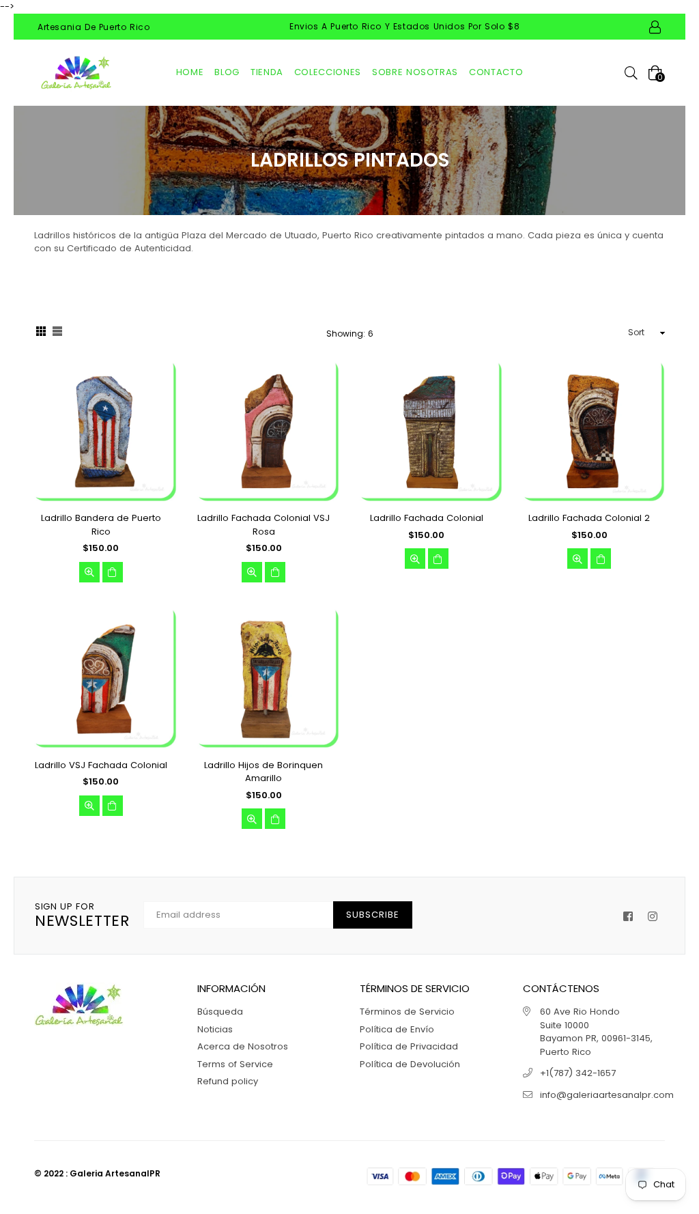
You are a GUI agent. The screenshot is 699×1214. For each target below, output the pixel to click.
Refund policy (227, 1081)
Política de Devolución (410, 1064)
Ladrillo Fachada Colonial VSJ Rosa (263, 524)
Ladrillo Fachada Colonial (426, 517)
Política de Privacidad (409, 1046)
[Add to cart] (112, 572)
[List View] (57, 333)
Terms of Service (235, 1064)
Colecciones (327, 72)
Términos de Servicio (407, 1011)
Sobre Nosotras (415, 72)
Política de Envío (397, 1029)
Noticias (215, 1029)
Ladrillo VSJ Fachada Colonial (101, 765)
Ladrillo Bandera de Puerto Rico (101, 524)
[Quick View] (89, 572)
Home (190, 72)
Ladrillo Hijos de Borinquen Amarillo (263, 772)
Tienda (267, 72)
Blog (227, 72)
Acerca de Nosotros (242, 1046)
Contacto (496, 72)
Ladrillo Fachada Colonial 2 (589, 517)
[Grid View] (41, 333)
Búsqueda (220, 1011)
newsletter (82, 915)
